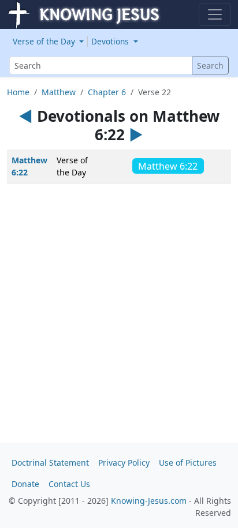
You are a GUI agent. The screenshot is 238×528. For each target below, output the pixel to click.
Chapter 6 (107, 92)
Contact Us (69, 483)
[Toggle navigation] (215, 14)
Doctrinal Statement (50, 462)
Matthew (59, 92)
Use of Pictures (188, 462)
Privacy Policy (124, 462)
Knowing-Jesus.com (149, 500)
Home (18, 92)
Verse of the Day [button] (45, 41)
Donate (25, 483)
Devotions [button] (111, 41)
